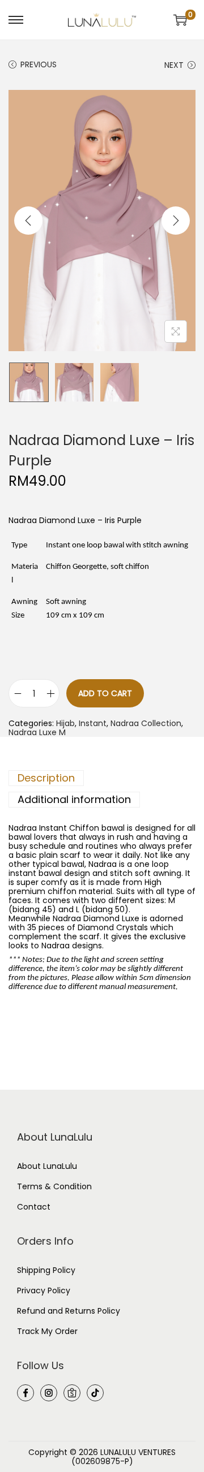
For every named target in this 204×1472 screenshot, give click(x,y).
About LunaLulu (47, 1166)
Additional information (74, 799)
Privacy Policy (43, 1290)
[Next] (176, 220)
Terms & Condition (54, 1186)
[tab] (102, 778)
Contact (33, 1206)
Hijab (65, 723)
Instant (93, 723)
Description (46, 778)
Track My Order (47, 1331)
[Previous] (28, 220)
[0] (180, 20)
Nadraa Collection (145, 723)
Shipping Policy (46, 1270)
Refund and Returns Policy (68, 1310)
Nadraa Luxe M (37, 732)
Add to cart (105, 693)
